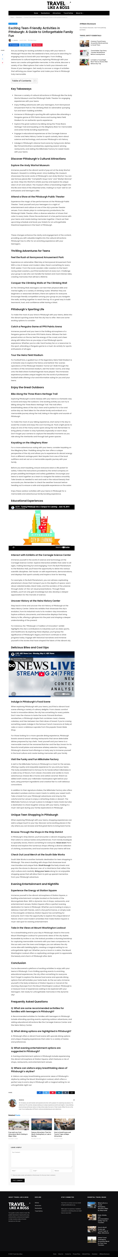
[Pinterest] (2, 63)
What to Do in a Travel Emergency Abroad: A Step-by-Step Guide (103, 1206)
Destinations (45, 13)
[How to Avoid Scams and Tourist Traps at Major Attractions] (64, 1124)
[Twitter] (2, 59)
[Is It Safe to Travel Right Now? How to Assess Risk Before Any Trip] (84, 62)
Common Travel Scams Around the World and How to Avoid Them (99, 43)
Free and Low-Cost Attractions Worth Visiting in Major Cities (18, 1134)
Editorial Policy (86, 1254)
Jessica (16, 40)
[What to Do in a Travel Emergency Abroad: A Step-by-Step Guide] (92, 1205)
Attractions (57, 13)
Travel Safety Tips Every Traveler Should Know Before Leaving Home (99, 52)
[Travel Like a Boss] (59, 5)
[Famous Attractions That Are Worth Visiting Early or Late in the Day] (41, 1124)
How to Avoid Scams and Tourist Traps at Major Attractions (62, 1134)
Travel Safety (68, 13)
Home (36, 13)
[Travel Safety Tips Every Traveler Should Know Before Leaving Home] (84, 53)
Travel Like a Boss (17, 1254)
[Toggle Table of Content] (34, 80)
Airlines (37, 1202)
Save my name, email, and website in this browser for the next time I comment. (34, 1175)
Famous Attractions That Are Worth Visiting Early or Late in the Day (41, 1134)
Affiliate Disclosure (105, 1254)
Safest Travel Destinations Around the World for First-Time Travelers (103, 1241)
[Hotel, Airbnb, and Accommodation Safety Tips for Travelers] (92, 1217)
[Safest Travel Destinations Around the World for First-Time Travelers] (92, 1240)
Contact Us (68, 1254)
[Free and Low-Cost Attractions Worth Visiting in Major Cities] (18, 1124)
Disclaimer (95, 1254)
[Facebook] (2, 55)
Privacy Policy (76, 1254)
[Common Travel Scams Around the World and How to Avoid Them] (84, 43)
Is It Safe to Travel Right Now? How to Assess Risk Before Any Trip (99, 61)
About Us (79, 13)
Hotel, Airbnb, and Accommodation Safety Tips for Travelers (103, 1218)
